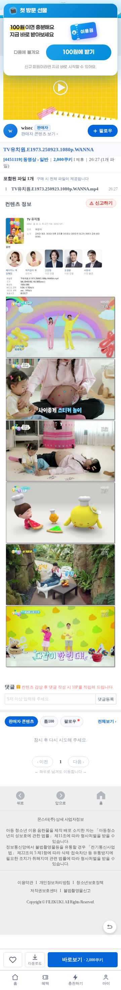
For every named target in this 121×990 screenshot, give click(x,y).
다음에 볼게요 (26, 52)
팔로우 (70, 721)
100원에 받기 (78, 52)
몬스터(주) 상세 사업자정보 (60, 819)
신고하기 (104, 203)
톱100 (49, 721)
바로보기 (82, 959)
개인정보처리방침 (54, 882)
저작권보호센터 (43, 890)
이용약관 (25, 882)
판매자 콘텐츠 (21, 721)
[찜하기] (12, 959)
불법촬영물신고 (77, 890)
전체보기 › (107, 721)
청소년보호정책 (90, 882)
